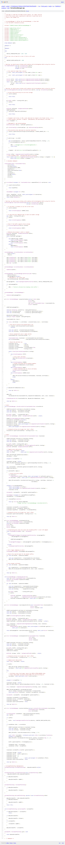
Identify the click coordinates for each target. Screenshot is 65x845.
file (27, 11)
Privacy (11, 843)
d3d (8, 8)
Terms (14, 843)
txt (59, 843)
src (39, 6)
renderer (3, 8)
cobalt (3, 6)
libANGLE (57, 6)
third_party (44, 6)
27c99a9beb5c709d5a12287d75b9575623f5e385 (23, 6)
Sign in (62, 2)
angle (50, 6)
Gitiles (7, 843)
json (63, 843)
